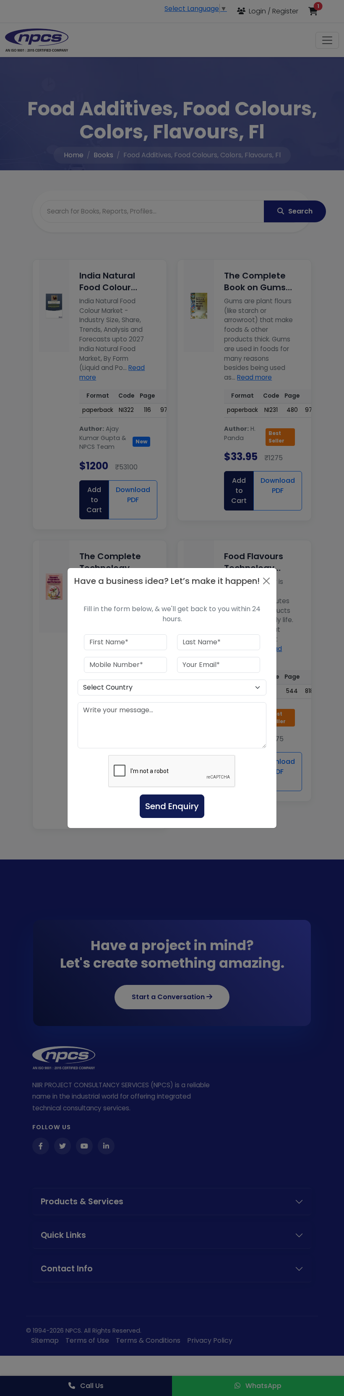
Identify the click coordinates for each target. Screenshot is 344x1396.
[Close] (266, 581)
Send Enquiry (172, 806)
